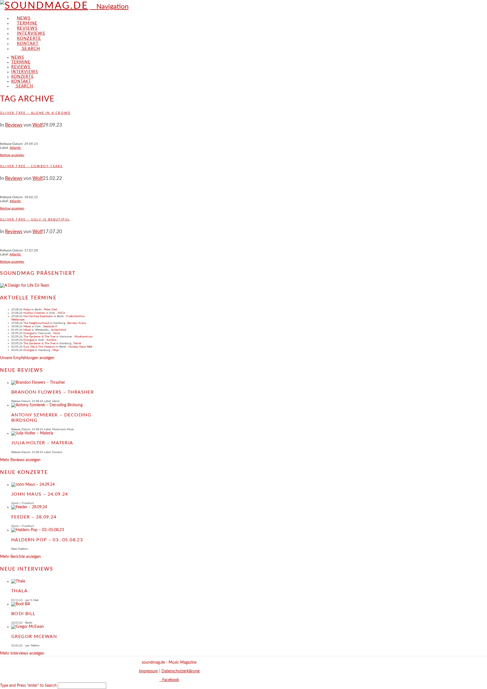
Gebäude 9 (50, 326)
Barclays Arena (76, 323)
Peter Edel (50, 309)
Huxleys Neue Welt (80, 346)
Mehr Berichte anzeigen (20, 557)
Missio (27, 326)
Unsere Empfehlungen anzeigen (27, 358)
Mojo (55, 350)
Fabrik (77, 343)
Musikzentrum (83, 336)
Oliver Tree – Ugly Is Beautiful (35, 219)
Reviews (13, 125)
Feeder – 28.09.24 (34, 517)
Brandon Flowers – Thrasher (52, 392)
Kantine (51, 340)
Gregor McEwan (34, 636)
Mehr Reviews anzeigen (20, 460)
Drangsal (28, 333)
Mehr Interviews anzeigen (22, 653)
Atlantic (15, 147)
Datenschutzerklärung (180, 671)
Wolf (37, 125)
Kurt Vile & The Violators (39, 346)
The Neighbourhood (36, 323)
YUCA (61, 313)
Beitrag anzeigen (12, 155)
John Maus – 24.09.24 (39, 494)
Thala (19, 591)
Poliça (27, 309)
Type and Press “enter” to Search (28, 686)
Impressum (148, 671)
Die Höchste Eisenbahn (38, 316)
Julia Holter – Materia (42, 443)
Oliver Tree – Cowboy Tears (31, 166)
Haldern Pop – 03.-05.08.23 (47, 540)
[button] (109, 6)
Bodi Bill (23, 613)
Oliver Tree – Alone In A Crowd (35, 112)
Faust (56, 333)
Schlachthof (58, 329)
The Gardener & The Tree (39, 336)
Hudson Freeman (34, 313)
